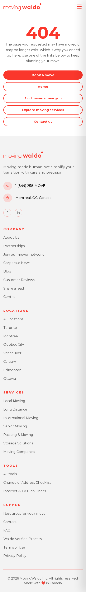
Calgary (9, 362)
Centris (9, 297)
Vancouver (12, 353)
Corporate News (16, 263)
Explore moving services (43, 110)
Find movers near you (43, 98)
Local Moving (14, 401)
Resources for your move (24, 514)
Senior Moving (15, 426)
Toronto (10, 328)
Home (43, 87)
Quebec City (13, 345)
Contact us (43, 121)
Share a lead (13, 288)
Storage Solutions (18, 443)
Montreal (11, 336)
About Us (11, 237)
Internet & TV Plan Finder (24, 491)
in (18, 213)
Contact (10, 522)
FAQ (6, 530)
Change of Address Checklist (27, 483)
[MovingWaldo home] (22, 7)
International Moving (20, 418)
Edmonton (12, 370)
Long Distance (15, 409)
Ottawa (9, 379)
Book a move (43, 75)
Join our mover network (23, 255)
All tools (10, 474)
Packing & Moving (18, 435)
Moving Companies (19, 452)
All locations (13, 319)
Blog (7, 271)
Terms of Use (14, 547)
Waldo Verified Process (22, 539)
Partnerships (14, 246)
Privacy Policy (14, 556)
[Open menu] (79, 6)
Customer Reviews (18, 280)
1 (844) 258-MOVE (30, 186)
